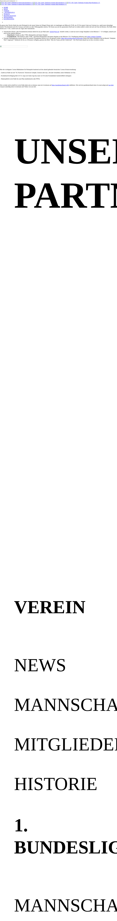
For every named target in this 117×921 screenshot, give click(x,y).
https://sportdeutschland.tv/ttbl (60, 85)
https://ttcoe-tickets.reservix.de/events (72, 38)
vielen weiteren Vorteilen (94, 36)
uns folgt (111, 85)
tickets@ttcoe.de (54, 31)
